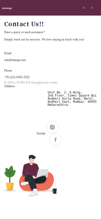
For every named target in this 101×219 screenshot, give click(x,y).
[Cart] (83, 8)
